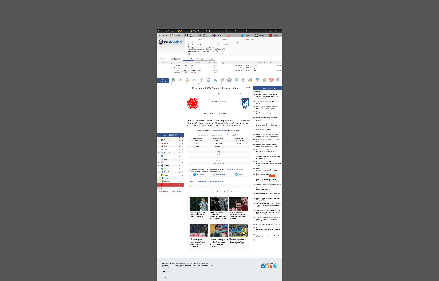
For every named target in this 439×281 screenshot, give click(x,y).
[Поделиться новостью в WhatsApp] (239, 93)
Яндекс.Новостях (237, 169)
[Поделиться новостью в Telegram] (197, 93)
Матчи (215, 62)
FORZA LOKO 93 (239, 140)
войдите (233, 130)
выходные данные (207, 265)
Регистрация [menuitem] (268, 31)
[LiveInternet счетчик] (167, 274)
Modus (218, 149)
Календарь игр (176, 191)
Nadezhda (217, 140)
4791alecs (217, 146)
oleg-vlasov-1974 (197, 140)
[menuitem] (197, 31)
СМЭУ (218, 155)
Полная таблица (164, 191)
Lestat (197, 143)
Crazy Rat (217, 157)
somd (197, 146)
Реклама (219, 277)
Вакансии (199, 277)
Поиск (247, 31)
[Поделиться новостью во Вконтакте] (218, 93)
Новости (204, 62)
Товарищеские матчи (216, 181)
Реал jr (239, 143)
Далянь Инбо (202, 181)
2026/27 (198, 62)
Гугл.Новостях (192, 171)
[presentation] (174, 58)
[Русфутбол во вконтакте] (263, 267)
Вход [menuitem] (276, 31)
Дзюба (228, 125)
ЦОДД (218, 152)
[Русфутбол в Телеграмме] (275, 267)
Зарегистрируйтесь (221, 130)
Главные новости (196, 54)
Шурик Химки (218, 143)
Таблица (210, 62)
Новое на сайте (209, 277)
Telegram (229, 169)
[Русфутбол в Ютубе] (271, 267)
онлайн (248, 87)
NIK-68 (218, 160)
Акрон (192, 181)
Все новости (259, 240)
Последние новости (267, 88)
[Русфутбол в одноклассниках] (267, 267)
